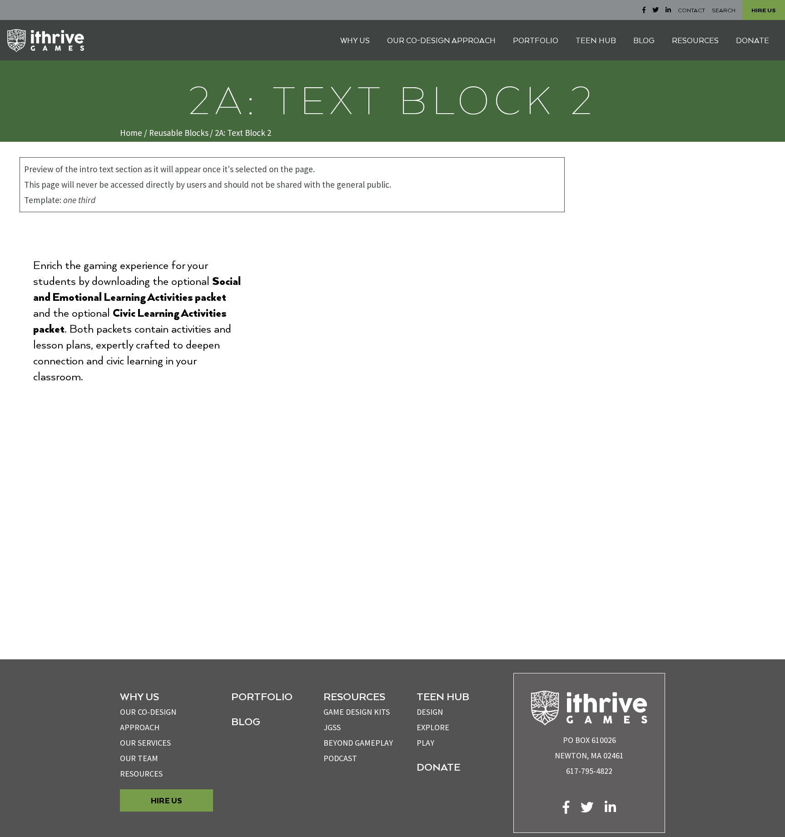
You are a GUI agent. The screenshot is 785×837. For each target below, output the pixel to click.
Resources (141, 773)
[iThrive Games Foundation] (45, 40)
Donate (438, 766)
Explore (433, 727)
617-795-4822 (589, 771)
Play (425, 742)
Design (430, 712)
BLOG (644, 40)
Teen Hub (443, 696)
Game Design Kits (356, 712)
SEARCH (723, 10)
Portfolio (262, 696)
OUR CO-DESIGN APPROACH (441, 40)
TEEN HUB (596, 40)
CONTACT (691, 10)
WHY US (355, 40)
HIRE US (763, 10)
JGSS (332, 727)
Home (131, 132)
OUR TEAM (139, 758)
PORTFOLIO (535, 40)
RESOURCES (695, 40)
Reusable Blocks (179, 132)
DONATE (752, 40)
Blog (245, 721)
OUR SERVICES (145, 742)
